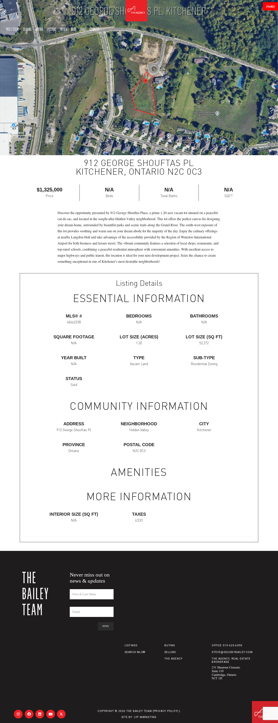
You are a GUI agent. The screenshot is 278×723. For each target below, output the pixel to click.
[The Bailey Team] (44, 593)
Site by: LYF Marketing (138, 717)
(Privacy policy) (166, 711)
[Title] (18, 714)
